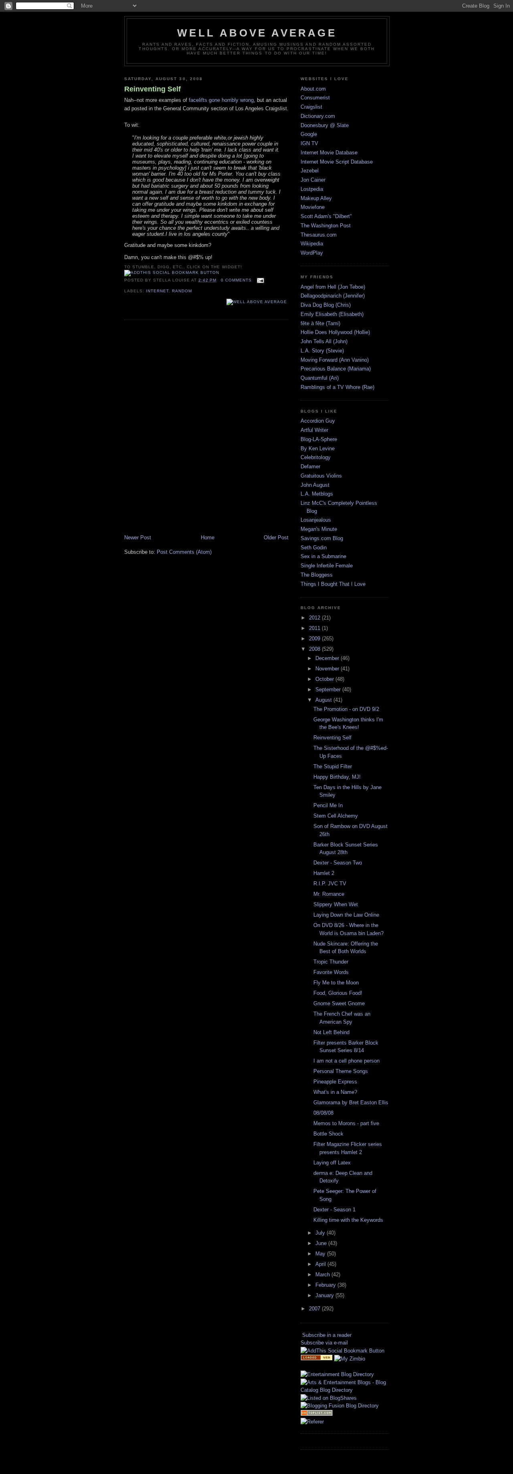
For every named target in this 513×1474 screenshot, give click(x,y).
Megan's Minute (319, 529)
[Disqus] (206, 428)
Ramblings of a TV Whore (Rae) (337, 387)
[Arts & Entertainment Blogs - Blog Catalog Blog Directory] (345, 1390)
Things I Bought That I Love (333, 584)
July (321, 1233)
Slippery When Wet (335, 904)
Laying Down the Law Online (346, 915)
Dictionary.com (318, 116)
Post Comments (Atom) (184, 552)
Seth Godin (314, 548)
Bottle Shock (328, 1134)
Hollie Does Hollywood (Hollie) (335, 332)
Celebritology (316, 457)
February (326, 1285)
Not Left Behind (331, 1032)
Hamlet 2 (323, 873)
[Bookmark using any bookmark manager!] (171, 272)
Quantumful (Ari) (320, 378)
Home (207, 538)
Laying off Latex (332, 1163)
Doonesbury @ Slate (325, 125)
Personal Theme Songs (340, 1071)
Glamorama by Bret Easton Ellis (350, 1102)
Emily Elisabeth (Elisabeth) (332, 314)
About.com (313, 89)
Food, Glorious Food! (337, 993)
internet (157, 291)
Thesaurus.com (319, 235)
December (328, 658)
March (323, 1275)
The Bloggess (317, 575)
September (328, 689)
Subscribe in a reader (326, 1335)
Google (309, 134)
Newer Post (137, 538)
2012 (315, 618)
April (321, 1264)
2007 (315, 1309)
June (321, 1243)
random (182, 291)
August (324, 700)
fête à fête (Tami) (320, 323)
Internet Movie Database (329, 153)
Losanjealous (316, 520)
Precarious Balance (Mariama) (336, 369)
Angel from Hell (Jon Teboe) (333, 287)
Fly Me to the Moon (336, 983)
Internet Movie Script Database (337, 162)
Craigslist (311, 107)
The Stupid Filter (332, 766)
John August (315, 485)
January (325, 1295)
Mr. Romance (328, 894)
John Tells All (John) (324, 341)
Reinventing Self (152, 89)
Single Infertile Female (327, 566)
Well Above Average (257, 33)
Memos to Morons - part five (346, 1123)
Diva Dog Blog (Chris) (326, 305)
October (325, 679)
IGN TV (309, 143)
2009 (315, 639)
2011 (315, 628)
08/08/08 (323, 1113)
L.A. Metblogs (317, 494)
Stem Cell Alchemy (335, 816)
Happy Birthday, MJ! (337, 777)
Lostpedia (312, 189)
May (321, 1254)
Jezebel (310, 171)
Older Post (276, 538)
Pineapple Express (335, 1082)
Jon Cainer (313, 180)
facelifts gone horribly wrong (221, 100)
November (328, 669)
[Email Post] (259, 280)
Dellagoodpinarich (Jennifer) (333, 296)
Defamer (310, 467)
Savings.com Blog (322, 538)
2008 (315, 649)
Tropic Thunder (330, 962)
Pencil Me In (328, 805)
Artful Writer (314, 430)
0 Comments (236, 280)
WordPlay (312, 253)
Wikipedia (312, 244)
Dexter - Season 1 (334, 1210)
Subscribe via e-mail (324, 1343)
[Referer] (312, 1422)
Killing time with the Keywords (348, 1220)
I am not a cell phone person (346, 1061)
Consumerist (315, 98)
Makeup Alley (316, 198)
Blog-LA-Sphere (319, 439)
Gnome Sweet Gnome (339, 1003)
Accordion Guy (318, 421)
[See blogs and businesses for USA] (317, 1359)
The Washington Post (326, 226)
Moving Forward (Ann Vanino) (335, 360)
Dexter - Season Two (337, 863)
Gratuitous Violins (321, 476)
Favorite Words (331, 972)
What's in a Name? (335, 1092)
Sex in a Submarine (323, 556)
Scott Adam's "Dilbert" (326, 216)
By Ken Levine (318, 448)
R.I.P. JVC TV (329, 884)
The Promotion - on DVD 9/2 (346, 709)
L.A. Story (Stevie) (322, 351)
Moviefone (313, 207)
